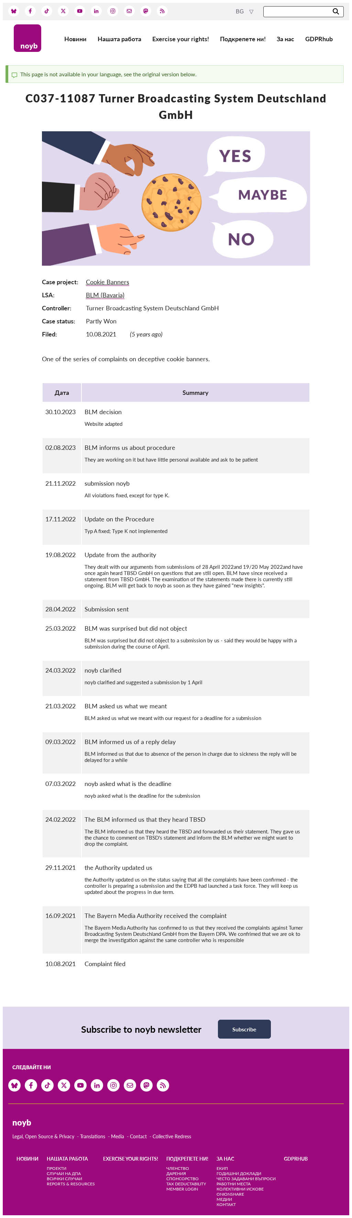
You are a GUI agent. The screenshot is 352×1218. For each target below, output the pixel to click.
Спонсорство (182, 1178)
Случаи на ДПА (64, 1173)
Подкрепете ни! (243, 39)
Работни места (234, 1183)
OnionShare (230, 1194)
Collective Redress (172, 1136)
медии (224, 1199)
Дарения (176, 1173)
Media (117, 1136)
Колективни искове (240, 1189)
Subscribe (244, 1029)
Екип (222, 1168)
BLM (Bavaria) (105, 295)
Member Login (182, 1189)
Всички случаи (64, 1178)
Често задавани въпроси (246, 1178)
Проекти (56, 1168)
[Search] (336, 12)
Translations (92, 1136)
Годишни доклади (239, 1173)
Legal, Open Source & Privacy (43, 1136)
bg (240, 11)
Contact (138, 1136)
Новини (75, 39)
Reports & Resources (71, 1183)
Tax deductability (186, 1183)
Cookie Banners (107, 282)
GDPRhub (319, 39)
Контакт (226, 1204)
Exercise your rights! (180, 39)
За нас (285, 39)
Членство (177, 1168)
